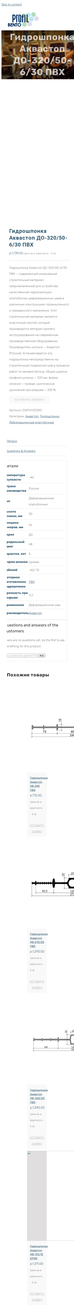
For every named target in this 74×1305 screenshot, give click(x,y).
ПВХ (32, 582)
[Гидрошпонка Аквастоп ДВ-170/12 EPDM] (37, 1196)
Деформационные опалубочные (31, 422)
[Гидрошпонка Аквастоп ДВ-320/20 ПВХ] (37, 1040)
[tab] (37, 441)
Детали (12, 441)
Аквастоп (32, 416)
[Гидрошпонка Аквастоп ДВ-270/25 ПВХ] (37, 883)
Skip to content (11, 4)
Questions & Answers (21, 451)
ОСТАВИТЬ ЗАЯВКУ (29, 399)
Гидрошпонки (49, 416)
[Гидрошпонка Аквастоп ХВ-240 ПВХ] (37, 727)
